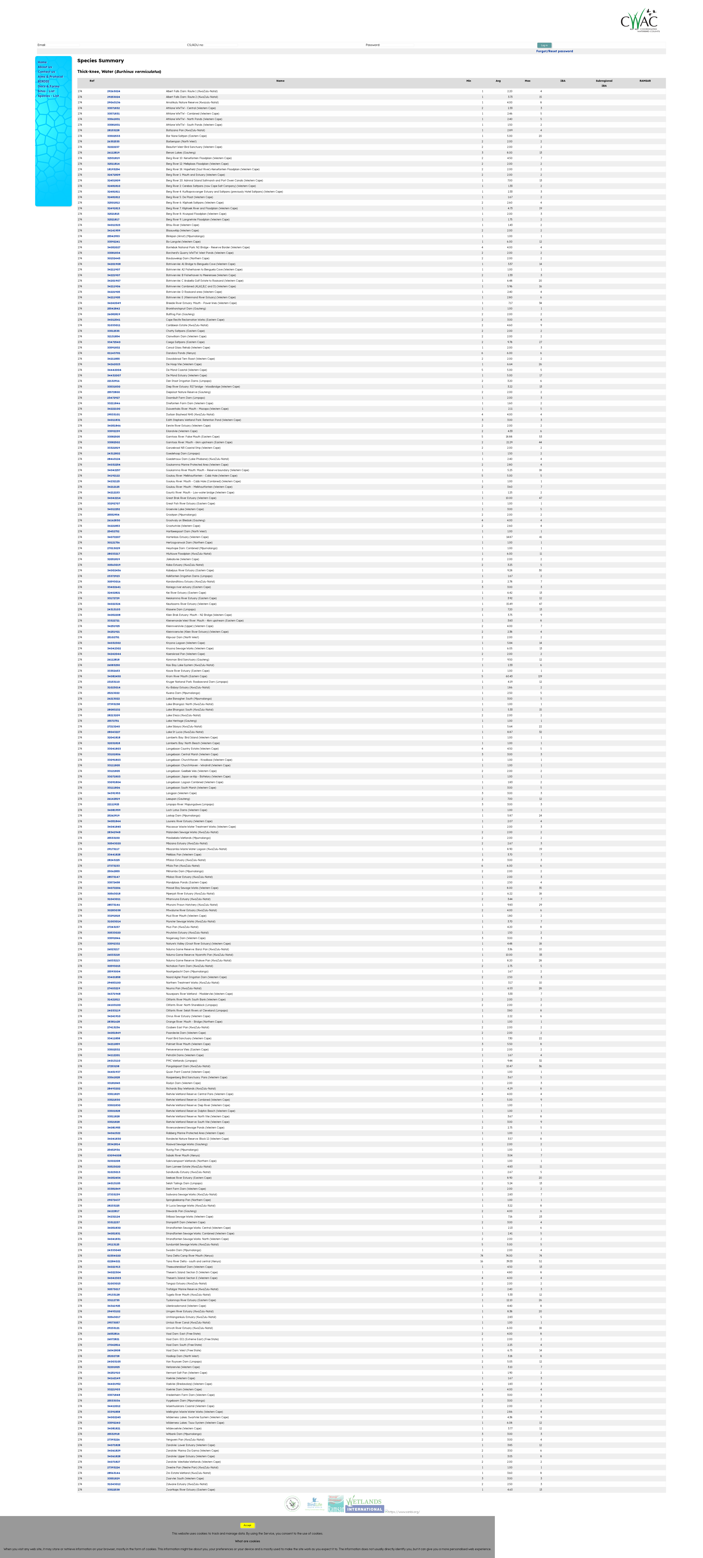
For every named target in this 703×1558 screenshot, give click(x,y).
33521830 (113, 1099)
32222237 (113, 147)
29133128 (113, 1294)
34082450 (114, 676)
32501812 (113, 202)
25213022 (113, 693)
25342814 (113, 1144)
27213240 (113, 726)
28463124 (113, 459)
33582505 (113, 436)
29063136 (113, 102)
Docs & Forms (48, 86)
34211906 (113, 286)
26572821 (113, 1339)
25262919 (113, 815)
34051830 (114, 1227)
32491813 (113, 208)
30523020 (113, 1166)
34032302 (114, 643)
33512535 (113, 331)
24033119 (113, 1010)
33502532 (113, 1049)
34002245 (114, 1417)
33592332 (113, 943)
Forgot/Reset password (554, 51)
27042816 (113, 1345)
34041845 (114, 826)
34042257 (113, 470)
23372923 (113, 576)
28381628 (113, 1021)
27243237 (113, 927)
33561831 (113, 119)
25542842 (113, 308)
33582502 (113, 442)
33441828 (113, 854)
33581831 (113, 124)
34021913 (113, 1266)
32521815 (113, 213)
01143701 (113, 353)
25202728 (113, 1356)
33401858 (113, 977)
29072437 (113, 1200)
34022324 (113, 604)
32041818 (113, 737)
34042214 (114, 498)
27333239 (113, 1194)
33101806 (113, 754)
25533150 (113, 838)
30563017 (113, 1317)
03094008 (114, 1155)
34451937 (113, 1072)
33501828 (113, 1111)
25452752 (113, 531)
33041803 (114, 748)
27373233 (113, 865)
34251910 (113, 1372)
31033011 (113, 325)
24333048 (114, 1250)
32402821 (113, 592)
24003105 (114, 1361)
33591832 (113, 347)
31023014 (113, 687)
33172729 (113, 598)
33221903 (113, 1389)
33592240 (113, 1422)
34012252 (113, 509)
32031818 (113, 743)
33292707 (113, 503)
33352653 (113, 670)
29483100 (114, 982)
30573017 (113, 1289)
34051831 (113, 1233)
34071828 (113, 1445)
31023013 (113, 1172)
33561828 (113, 1077)
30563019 (113, 565)
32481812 (113, 197)
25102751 (113, 637)
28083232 (113, 709)
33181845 (113, 1083)
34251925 (113, 626)
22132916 (113, 381)
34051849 (114, 1033)
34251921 (113, 631)
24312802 (113, 453)
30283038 (114, 910)
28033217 (113, 553)
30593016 (113, 581)
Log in (544, 45)
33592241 (113, 241)
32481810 (113, 186)
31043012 (113, 1484)
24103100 (114, 1005)
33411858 (113, 1038)
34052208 (113, 615)
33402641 (114, 587)
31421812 (113, 999)
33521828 (113, 1122)
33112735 (113, 1300)
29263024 (113, 91)
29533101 (113, 414)
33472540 (113, 342)
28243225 (113, 860)
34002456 (114, 570)
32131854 (113, 336)
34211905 (113, 297)
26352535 (113, 141)
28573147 (113, 877)
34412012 (113, 1406)
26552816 (113, 1333)
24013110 (113, 1060)
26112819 (113, 152)
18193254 (113, 169)
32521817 (113, 219)
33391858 (113, 1411)
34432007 (114, 375)
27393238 (113, 704)
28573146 (113, 904)
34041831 (114, 1239)
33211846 (113, 403)
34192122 (113, 475)
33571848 (113, 1395)
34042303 (114, 1278)
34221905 (113, 292)
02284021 (113, 1261)
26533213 (113, 960)
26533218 (113, 954)
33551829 (113, 1478)
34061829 (113, 1450)
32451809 (113, 180)
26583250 (113, 665)
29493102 (113, 1311)
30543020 (114, 843)
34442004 (114, 370)
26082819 (113, 314)
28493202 (113, 1088)
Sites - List (46, 91)
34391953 (113, 793)
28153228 (113, 130)
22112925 (113, 804)
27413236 (113, 1027)
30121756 (113, 542)
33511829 (113, 1094)
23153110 (113, 681)
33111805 (113, 765)
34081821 (113, 1428)
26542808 (113, 1350)
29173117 (113, 849)
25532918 (113, 1434)
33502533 (113, 136)
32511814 (113, 163)
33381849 (113, 1188)
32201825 (113, 1367)
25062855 (113, 871)
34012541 (113, 319)
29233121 (113, 1328)
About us (45, 67)
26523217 (113, 949)
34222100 (113, 408)
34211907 (113, 269)
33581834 (113, 253)
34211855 (113, 358)
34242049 (114, 303)
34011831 (113, 420)
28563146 (113, 1473)
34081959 (113, 810)
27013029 (113, 548)
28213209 (113, 715)
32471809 (113, 174)
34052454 (114, 1177)
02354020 (114, 1255)
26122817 (113, 1211)
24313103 (113, 609)
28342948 (113, 832)
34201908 (114, 264)
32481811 (113, 191)
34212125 (113, 486)
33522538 (113, 1489)
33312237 (113, 1222)
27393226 (113, 1439)
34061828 (113, 1456)
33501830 (113, 1105)
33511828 (113, 1116)
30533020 (114, 932)
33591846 (113, 938)
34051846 (114, 425)
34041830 (114, 1138)
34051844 (114, 821)
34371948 (113, 993)
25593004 (113, 971)
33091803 (114, 760)
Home (42, 62)
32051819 (113, 559)
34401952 (113, 1384)
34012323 (113, 225)
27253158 (113, 1066)
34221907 (113, 275)
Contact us (46, 71)
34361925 (113, 1306)
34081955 (113, 1127)
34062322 (113, 1133)
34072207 (113, 537)
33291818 (113, 915)
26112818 (113, 659)
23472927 (113, 397)
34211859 (113, 1044)
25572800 (113, 392)
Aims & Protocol (50, 76)
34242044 (114, 654)
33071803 (113, 776)
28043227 (113, 732)
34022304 (114, 1272)
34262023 (113, 364)
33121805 (113, 771)
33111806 (113, 787)
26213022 (113, 698)
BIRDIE (43, 81)
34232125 (113, 481)
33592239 (113, 431)
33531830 (113, 386)
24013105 (113, 1183)
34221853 (113, 526)
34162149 (113, 1378)
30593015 (113, 966)
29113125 (113, 1244)
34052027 (113, 247)
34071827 (113, 1461)
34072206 (113, 888)
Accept (247, 1525)
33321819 (113, 447)
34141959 (113, 230)
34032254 (113, 464)
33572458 (113, 882)
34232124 (113, 1216)
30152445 (113, 258)
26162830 (113, 520)
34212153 (113, 492)
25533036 (113, 1400)
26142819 (113, 799)
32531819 (113, 158)
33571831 (113, 113)
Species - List (48, 96)
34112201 (113, 1055)
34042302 (114, 648)
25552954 (113, 514)
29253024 (113, 97)
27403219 (113, 988)
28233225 (113, 1205)
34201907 (113, 280)
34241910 (113, 1016)
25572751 (113, 720)
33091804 (114, 782)
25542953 (113, 236)
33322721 (113, 620)
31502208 (113, 1161)
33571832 (113, 108)
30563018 (113, 893)
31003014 (114, 921)
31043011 (113, 899)
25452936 (113, 1149)
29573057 (113, 1322)
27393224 (113, 1467)
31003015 (113, 1283)
